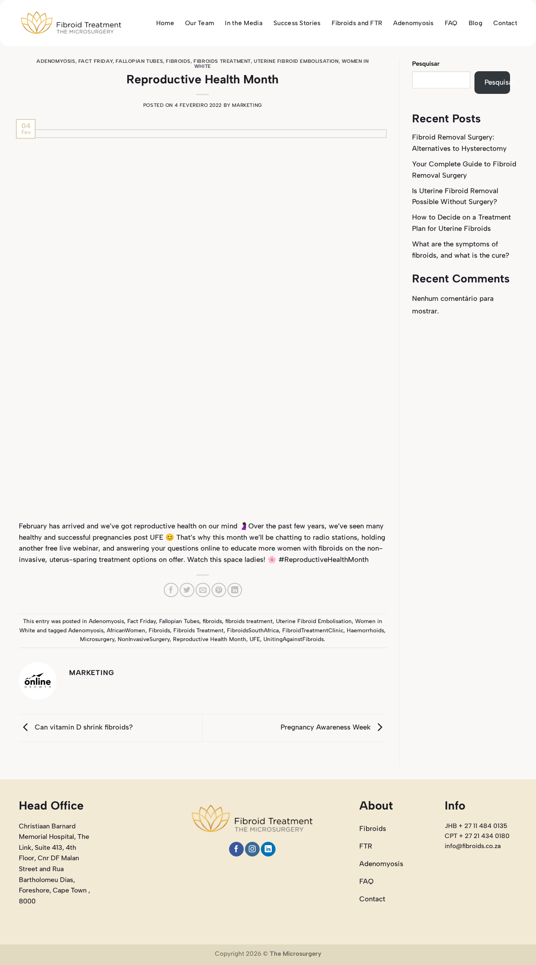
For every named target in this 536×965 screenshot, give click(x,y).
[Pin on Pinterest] (218, 590)
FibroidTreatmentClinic (312, 630)
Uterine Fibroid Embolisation (296, 61)
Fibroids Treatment (198, 630)
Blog (475, 23)
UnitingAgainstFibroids (293, 639)
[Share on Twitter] (187, 590)
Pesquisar (426, 63)
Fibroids (159, 630)
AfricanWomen (126, 630)
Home (165, 23)
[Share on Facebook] (171, 590)
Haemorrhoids (365, 630)
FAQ (451, 23)
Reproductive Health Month (209, 639)
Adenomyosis (413, 23)
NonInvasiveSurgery (144, 639)
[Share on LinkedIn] (234, 590)
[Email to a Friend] (203, 590)
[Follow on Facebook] (236, 849)
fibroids (178, 61)
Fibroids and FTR (357, 23)
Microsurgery (97, 639)
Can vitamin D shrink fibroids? (83, 727)
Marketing (247, 105)
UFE (255, 639)
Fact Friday (95, 61)
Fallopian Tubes (139, 61)
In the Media (244, 23)
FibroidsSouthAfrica (253, 630)
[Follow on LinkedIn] (268, 849)
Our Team (199, 23)
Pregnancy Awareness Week (327, 727)
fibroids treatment (222, 61)
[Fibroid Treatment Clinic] (71, 23)
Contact (505, 23)
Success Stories (297, 23)
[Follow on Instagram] (252, 849)
